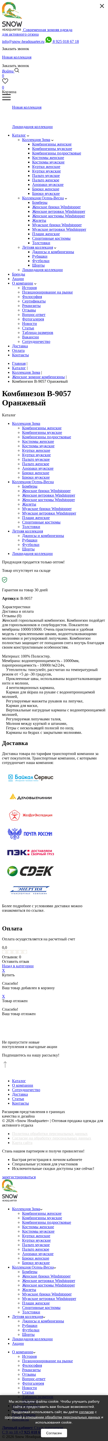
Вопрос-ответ (33, 1379)
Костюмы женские (38, 441)
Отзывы (29, 1374)
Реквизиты (31, 1370)
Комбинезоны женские (42, 428)
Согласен (54, 1433)
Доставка (20, 1094)
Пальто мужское (36, 459)
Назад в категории (18, 966)
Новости (29, 1388)
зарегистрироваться (19, 1177)
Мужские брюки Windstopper (47, 509)
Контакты (20, 1103)
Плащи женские (36, 518)
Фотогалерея (33, 1383)
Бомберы (29, 486)
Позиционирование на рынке (47, 1361)
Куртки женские (36, 450)
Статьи (18, 1099)
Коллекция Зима (26, 423)
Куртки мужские (36, 455)
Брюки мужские (36, 477)
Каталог (19, 1081)
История (29, 1356)
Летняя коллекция (27, 531)
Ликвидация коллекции (32, 553)
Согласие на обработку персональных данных (51, 1138)
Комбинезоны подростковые (46, 437)
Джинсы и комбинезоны (43, 535)
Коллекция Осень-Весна (33, 482)
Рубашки (29, 540)
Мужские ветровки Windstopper (49, 513)
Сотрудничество (26, 1090)
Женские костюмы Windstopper (48, 500)
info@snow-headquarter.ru (23, 41)
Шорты (28, 549)
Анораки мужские (37, 468)
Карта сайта (22, 1142)
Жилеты (29, 504)
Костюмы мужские (38, 446)
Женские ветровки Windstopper (48, 495)
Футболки (30, 544)
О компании (22, 1085)
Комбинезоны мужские (42, 432)
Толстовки (31, 527)
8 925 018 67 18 (66, 41)
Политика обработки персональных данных (50, 1134)
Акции (18, 1343)
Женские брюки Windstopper (46, 491)
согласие (86, 1412)
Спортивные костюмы (41, 522)
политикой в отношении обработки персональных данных (52, 1417)
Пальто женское (35, 464)
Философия (32, 1365)
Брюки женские (35, 473)
